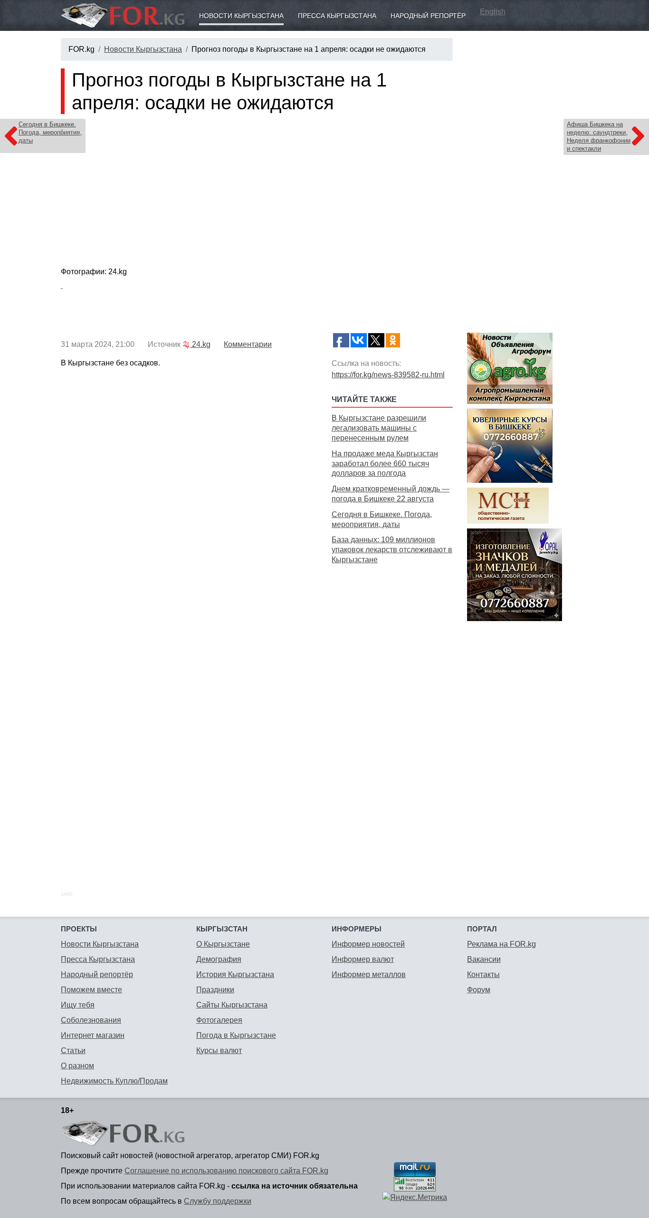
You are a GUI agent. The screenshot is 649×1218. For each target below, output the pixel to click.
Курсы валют (219, 1050)
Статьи (73, 1050)
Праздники (215, 990)
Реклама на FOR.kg (501, 944)
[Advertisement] (392, 717)
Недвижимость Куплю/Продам (114, 1081)
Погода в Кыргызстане (236, 1035)
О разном (77, 1066)
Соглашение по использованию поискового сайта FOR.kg (226, 1171)
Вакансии (484, 959)
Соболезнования (91, 1020)
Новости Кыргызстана (241, 15)
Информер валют (363, 959)
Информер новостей (368, 944)
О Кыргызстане (223, 944)
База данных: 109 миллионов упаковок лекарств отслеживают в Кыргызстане (392, 550)
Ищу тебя (78, 1005)
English (493, 12)
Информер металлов (369, 974)
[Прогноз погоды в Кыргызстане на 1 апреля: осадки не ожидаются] (257, 192)
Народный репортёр (428, 15)
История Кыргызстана (235, 974)
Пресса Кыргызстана (337, 15)
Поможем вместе (91, 990)
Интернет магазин (92, 1035)
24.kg (200, 344)
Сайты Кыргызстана (231, 1005)
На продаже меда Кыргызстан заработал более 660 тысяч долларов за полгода (385, 464)
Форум (478, 990)
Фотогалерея (219, 1020)
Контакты (483, 974)
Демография (218, 959)
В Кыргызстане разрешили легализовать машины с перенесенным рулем (379, 428)
